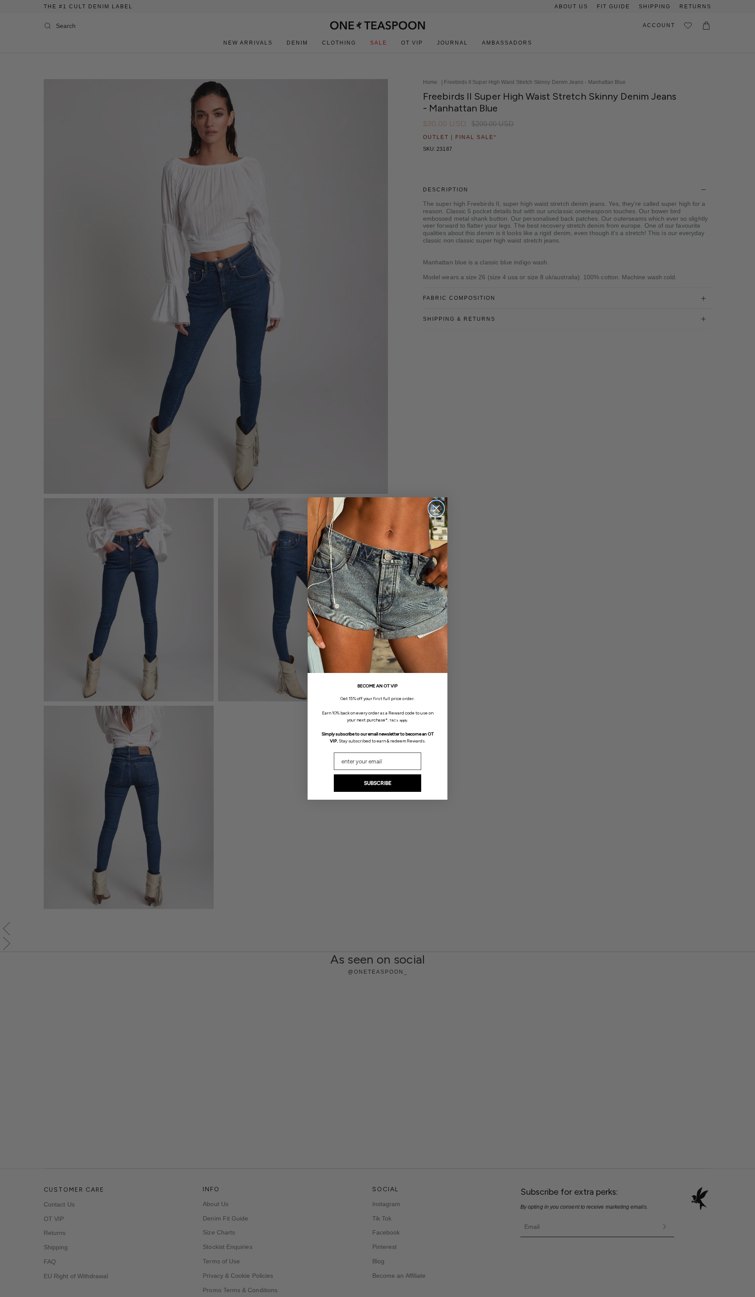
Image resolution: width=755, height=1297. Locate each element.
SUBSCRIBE (377, 783)
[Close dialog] (436, 508)
